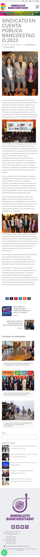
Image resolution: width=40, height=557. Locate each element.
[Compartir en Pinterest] (16, 298)
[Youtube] (22, 527)
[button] (4, 553)
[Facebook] (13, 527)
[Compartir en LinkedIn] (20, 298)
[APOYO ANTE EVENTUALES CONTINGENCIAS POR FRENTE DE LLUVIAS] (5, 448)
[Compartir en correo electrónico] (29, 298)
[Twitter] (18, 527)
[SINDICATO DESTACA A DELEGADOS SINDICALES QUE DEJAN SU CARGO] (5, 481)
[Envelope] (37, 1)
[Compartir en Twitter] (11, 298)
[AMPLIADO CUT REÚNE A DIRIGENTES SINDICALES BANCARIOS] (5, 473)
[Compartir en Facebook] (7, 298)
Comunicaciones (30, 44)
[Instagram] (27, 527)
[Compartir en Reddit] (24, 298)
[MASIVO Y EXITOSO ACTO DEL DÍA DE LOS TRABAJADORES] (5, 465)
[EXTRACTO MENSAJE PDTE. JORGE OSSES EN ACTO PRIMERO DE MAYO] (5, 457)
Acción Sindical (9, 47)
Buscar (4, 433)
